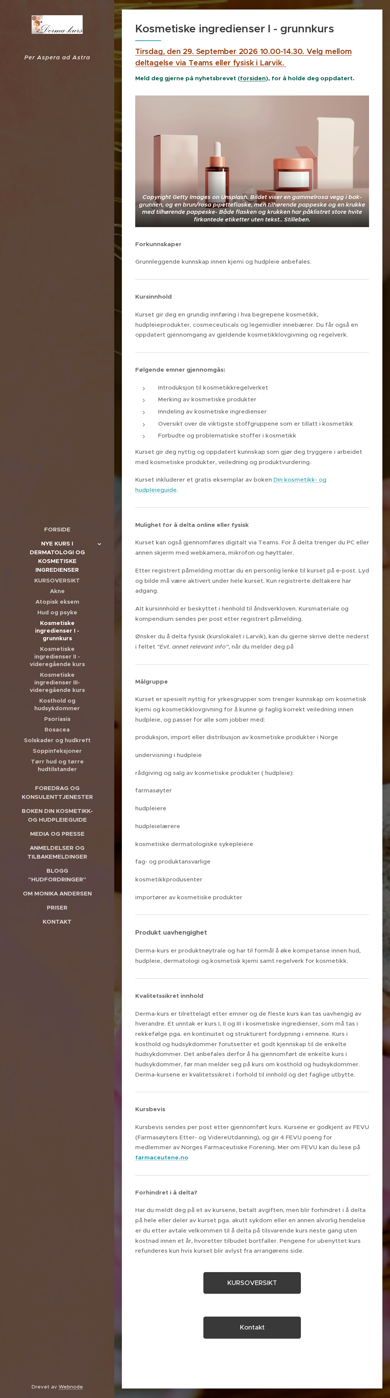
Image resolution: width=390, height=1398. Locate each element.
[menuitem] (57, 529)
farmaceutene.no (162, 1157)
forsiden (253, 78)
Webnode (71, 1387)
